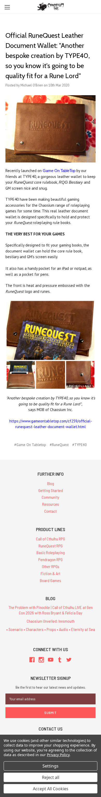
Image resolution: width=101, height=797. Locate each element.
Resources (50, 504)
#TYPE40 (79, 444)
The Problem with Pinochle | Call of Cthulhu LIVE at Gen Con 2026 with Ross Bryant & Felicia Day (51, 610)
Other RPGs (50, 566)
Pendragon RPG (50, 559)
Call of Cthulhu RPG (50, 538)
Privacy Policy (58, 754)
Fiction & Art (50, 573)
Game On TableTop (59, 170)
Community (50, 497)
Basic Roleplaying (51, 552)
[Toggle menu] (7, 7)
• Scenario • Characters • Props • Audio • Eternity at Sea (50, 629)
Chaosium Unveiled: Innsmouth (51, 621)
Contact (50, 511)
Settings (50, 766)
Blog (50, 483)
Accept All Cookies (50, 789)
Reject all (50, 777)
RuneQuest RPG (51, 545)
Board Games (50, 580)
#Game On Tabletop (30, 444)
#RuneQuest (59, 444)
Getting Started (50, 490)
